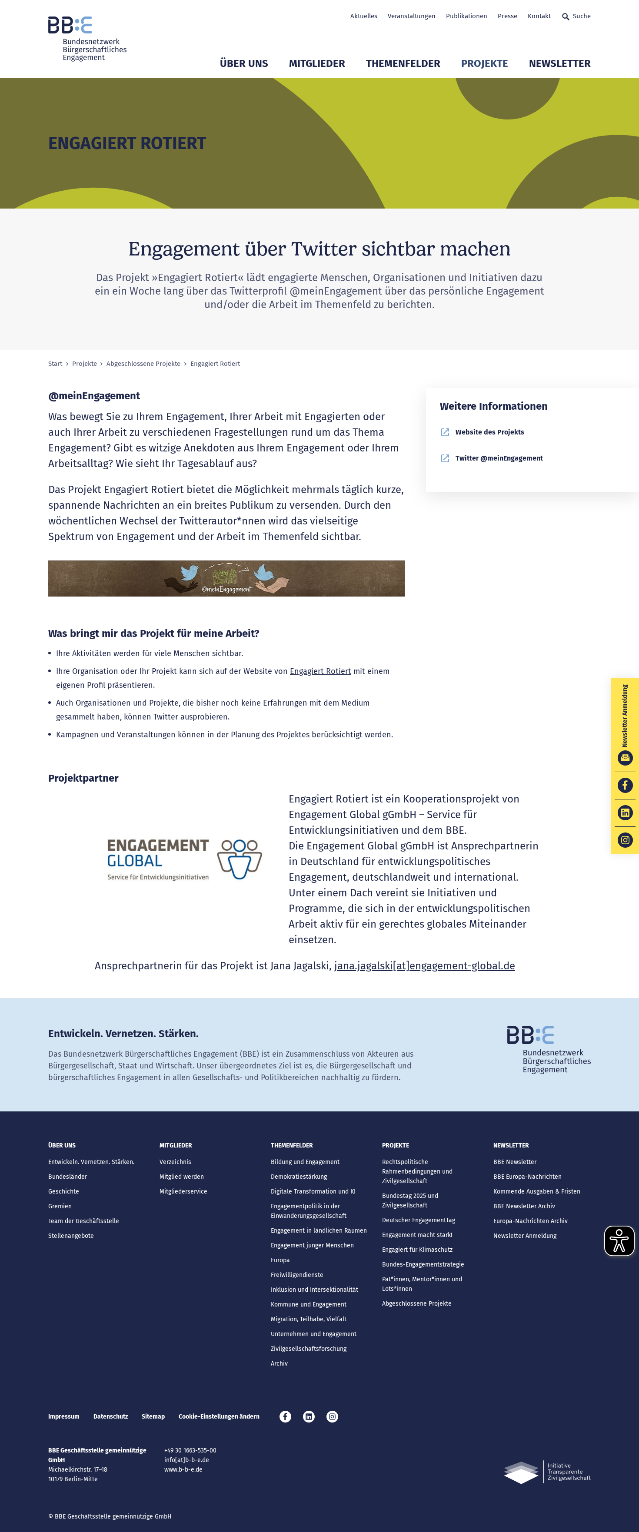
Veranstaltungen (412, 16)
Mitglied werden (182, 1177)
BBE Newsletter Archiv (524, 1206)
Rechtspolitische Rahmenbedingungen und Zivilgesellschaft (417, 1171)
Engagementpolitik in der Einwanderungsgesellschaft (308, 1211)
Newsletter (560, 63)
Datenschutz (110, 1416)
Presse (507, 16)
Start (55, 364)
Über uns (244, 63)
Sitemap (153, 1416)
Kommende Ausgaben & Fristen (536, 1191)
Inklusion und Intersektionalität (314, 1289)
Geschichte (63, 1191)
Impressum (64, 1416)
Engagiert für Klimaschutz (417, 1249)
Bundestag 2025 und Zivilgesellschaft (410, 1200)
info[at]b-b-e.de (186, 1460)
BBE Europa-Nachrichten (527, 1177)
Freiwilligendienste (297, 1275)
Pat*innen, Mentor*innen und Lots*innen (422, 1284)
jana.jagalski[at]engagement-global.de (424, 966)
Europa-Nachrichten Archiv (530, 1221)
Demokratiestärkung (299, 1177)
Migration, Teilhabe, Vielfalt (308, 1319)
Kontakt (539, 16)
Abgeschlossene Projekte (143, 364)
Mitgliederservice (183, 1191)
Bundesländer (67, 1177)
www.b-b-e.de (183, 1469)
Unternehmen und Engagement (313, 1334)
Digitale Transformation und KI (313, 1191)
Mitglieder (317, 63)
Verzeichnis (175, 1162)
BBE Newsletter (514, 1162)
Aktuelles (363, 16)
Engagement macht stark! (417, 1235)
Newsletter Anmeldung (524, 1236)
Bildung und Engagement (305, 1162)
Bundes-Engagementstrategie (423, 1264)
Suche (582, 16)
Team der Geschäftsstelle (83, 1221)
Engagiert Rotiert (320, 671)
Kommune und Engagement (308, 1304)
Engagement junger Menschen (312, 1245)
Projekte (484, 63)
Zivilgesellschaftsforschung (308, 1349)
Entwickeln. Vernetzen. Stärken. (91, 1162)
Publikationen (466, 16)
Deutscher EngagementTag (418, 1220)
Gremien (60, 1206)
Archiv (279, 1363)
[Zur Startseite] (87, 39)
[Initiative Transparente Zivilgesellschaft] (547, 1472)
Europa (280, 1260)
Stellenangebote (71, 1236)
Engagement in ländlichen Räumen (319, 1230)
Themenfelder (403, 63)
